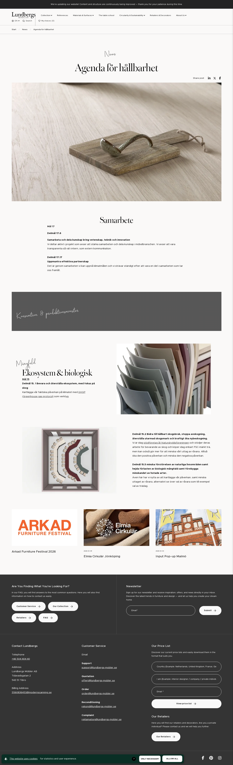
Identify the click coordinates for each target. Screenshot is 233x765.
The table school (106, 15)
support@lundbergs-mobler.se (99, 667)
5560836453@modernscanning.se (32, 692)
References (62, 15)
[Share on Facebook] (220, 78)
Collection (45, 15)
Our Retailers (163, 737)
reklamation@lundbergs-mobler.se (102, 719)
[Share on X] (214, 78)
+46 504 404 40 (21, 659)
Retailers (21, 618)
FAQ (45, 618)
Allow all (172, 759)
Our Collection (60, 606)
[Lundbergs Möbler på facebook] (203, 758)
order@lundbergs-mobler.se (98, 693)
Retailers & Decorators (160, 15)
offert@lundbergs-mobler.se (98, 680)
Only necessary (150, 759)
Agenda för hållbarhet (43, 29)
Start (14, 29)
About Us (180, 15)
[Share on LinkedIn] (209, 78)
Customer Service (26, 606)
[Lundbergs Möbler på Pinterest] (211, 758)
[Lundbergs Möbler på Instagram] (219, 758)
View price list (184, 704)
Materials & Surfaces (82, 15)
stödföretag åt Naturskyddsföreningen (166, 443)
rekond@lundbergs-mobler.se (99, 706)
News (24, 29)
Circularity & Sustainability (131, 15)
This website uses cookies (24, 759)
